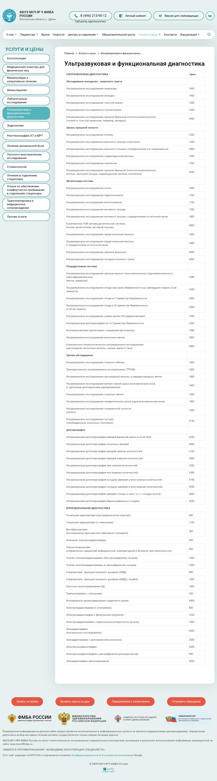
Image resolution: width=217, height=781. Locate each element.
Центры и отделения (82, 34)
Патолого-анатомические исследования (24, 156)
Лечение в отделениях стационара (22, 177)
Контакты (170, 34)
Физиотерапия (17, 90)
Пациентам (27, 34)
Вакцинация (188, 34)
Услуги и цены (148, 34)
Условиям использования (117, 755)
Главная (69, 53)
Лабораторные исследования (17, 100)
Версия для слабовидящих (182, 15)
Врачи (45, 34)
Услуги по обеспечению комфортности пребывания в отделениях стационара (25, 190)
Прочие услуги (17, 216)
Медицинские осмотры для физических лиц (25, 68)
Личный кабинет (135, 15)
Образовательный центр (118, 34)
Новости (59, 34)
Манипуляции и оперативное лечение (22, 79)
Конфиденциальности (85, 755)
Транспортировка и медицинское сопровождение (20, 204)
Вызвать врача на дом (75, 701)
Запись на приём (27, 701)
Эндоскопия (15, 125)
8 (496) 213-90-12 (93, 16)
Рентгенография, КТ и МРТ (25, 135)
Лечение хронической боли (25, 145)
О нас (10, 34)
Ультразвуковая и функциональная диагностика (19, 113)
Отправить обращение (186, 701)
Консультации (16, 58)
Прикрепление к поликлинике (131, 701)
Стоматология (16, 166)
